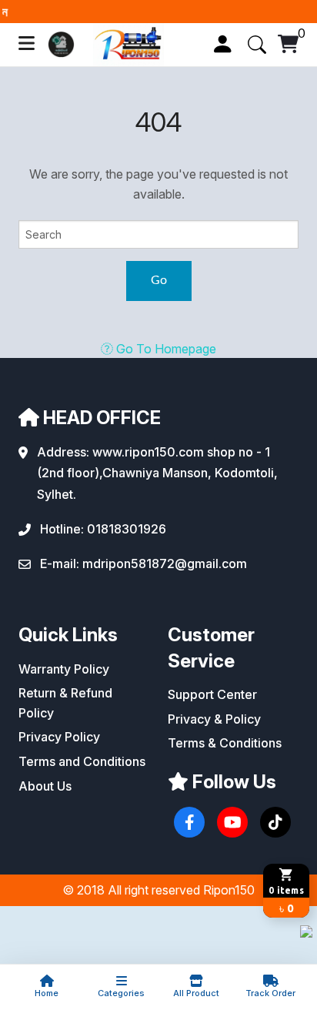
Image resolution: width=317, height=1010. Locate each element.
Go (159, 280)
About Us (45, 786)
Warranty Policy (63, 669)
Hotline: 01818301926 (103, 529)
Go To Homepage (164, 348)
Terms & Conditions (225, 743)
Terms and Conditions (81, 761)
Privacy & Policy (214, 719)
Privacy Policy (59, 736)
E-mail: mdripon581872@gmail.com (143, 563)
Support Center (212, 694)
